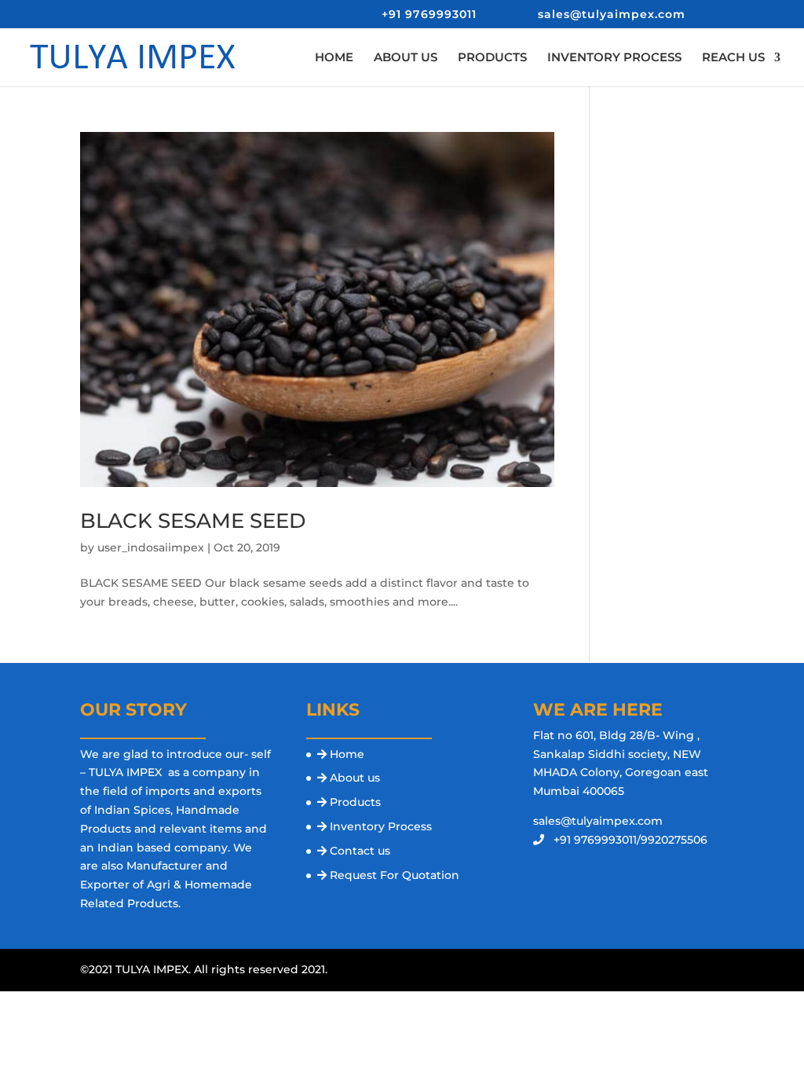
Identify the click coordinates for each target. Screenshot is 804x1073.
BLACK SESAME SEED (192, 520)
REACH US (733, 58)
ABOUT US (405, 58)
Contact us (360, 851)
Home (347, 754)
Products (355, 802)
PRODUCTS (492, 58)
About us (355, 778)
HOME (334, 58)
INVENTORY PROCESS (614, 58)
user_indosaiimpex (150, 547)
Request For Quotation (394, 875)
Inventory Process (381, 826)
